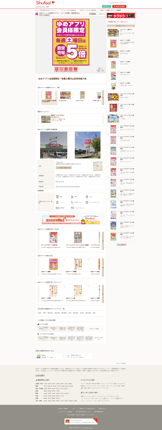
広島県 (49, 396)
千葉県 (59, 386)
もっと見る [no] (121, 244)
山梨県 (45, 388)
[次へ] (103, 97)
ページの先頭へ (121, 363)
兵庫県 (49, 393)
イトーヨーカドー (85, 398)
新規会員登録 (119, 6)
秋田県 (62, 383)
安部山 (82, 313)
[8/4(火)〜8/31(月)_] (82, 95)
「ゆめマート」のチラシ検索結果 (87, 10)
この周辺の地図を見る (63, 168)
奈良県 (62, 393)
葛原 (94, 313)
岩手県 (53, 383)
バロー (95, 400)
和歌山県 (66, 393)
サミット (83, 400)
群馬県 (71, 386)
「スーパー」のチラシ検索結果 (68, 10)
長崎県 (53, 400)
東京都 (45, 386)
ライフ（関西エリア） (104, 398)
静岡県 (49, 391)
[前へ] (38, 97)
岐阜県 (53, 391)
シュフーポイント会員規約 (65, 411)
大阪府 (45, 393)
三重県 (57, 391)
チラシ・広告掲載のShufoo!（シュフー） (46, 10)
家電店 (82, 386)
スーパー (83, 383)
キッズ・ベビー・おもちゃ (99, 386)
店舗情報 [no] (92, 14)
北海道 (45, 383)
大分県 (62, 400)
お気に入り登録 (64, 259)
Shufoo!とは (102, 408)
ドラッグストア (109, 383)
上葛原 (39, 313)
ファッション (88, 386)
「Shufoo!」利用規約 (62, 408)
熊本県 (57, 400)
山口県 (62, 396)
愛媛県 (53, 398)
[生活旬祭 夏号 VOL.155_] (99, 95)
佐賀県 (49, 400)
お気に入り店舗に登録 (101, 14)
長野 (44, 313)
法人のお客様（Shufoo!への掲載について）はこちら (81, 414)
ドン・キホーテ (92, 396)
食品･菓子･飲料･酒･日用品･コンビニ (95, 383)
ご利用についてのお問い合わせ (87, 408)
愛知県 (45, 391)
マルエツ (96, 398)
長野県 (49, 388)
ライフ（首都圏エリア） (117, 398)
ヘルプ (73, 408)
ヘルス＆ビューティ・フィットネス (100, 388)
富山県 (57, 388)
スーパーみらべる (110, 396)
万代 (92, 398)
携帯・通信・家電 (85, 388)
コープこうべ (89, 400)
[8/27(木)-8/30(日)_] (66, 95)
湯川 (70, 313)
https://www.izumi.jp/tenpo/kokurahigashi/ (68, 186)
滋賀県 (57, 393)
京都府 (53, 393)
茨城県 (63, 386)
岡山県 (45, 396)
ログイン (106, 6)
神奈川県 (50, 386)
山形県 (66, 383)
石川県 (62, 388)
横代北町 (88, 313)
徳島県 (45, 398)
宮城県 (57, 383)
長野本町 (75, 313)
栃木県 (67, 386)
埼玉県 (54, 386)
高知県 (57, 398)
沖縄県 (75, 400)
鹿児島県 (70, 400)
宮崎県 (66, 400)
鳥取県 (53, 396)
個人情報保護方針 (98, 411)
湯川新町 (57, 313)
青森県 (49, 383)
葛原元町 (50, 313)
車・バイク (109, 386)
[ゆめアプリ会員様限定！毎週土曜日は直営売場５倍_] (49, 95)
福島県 (70, 383)
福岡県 (45, 400)
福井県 (66, 388)
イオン (117, 396)
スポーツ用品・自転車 (118, 386)
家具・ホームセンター (119, 383)
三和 (99, 400)
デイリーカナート (105, 400)
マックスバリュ (101, 396)
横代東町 (64, 313)
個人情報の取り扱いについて (83, 411)
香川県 (49, 398)
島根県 (57, 396)
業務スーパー (84, 396)
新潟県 (53, 388)
